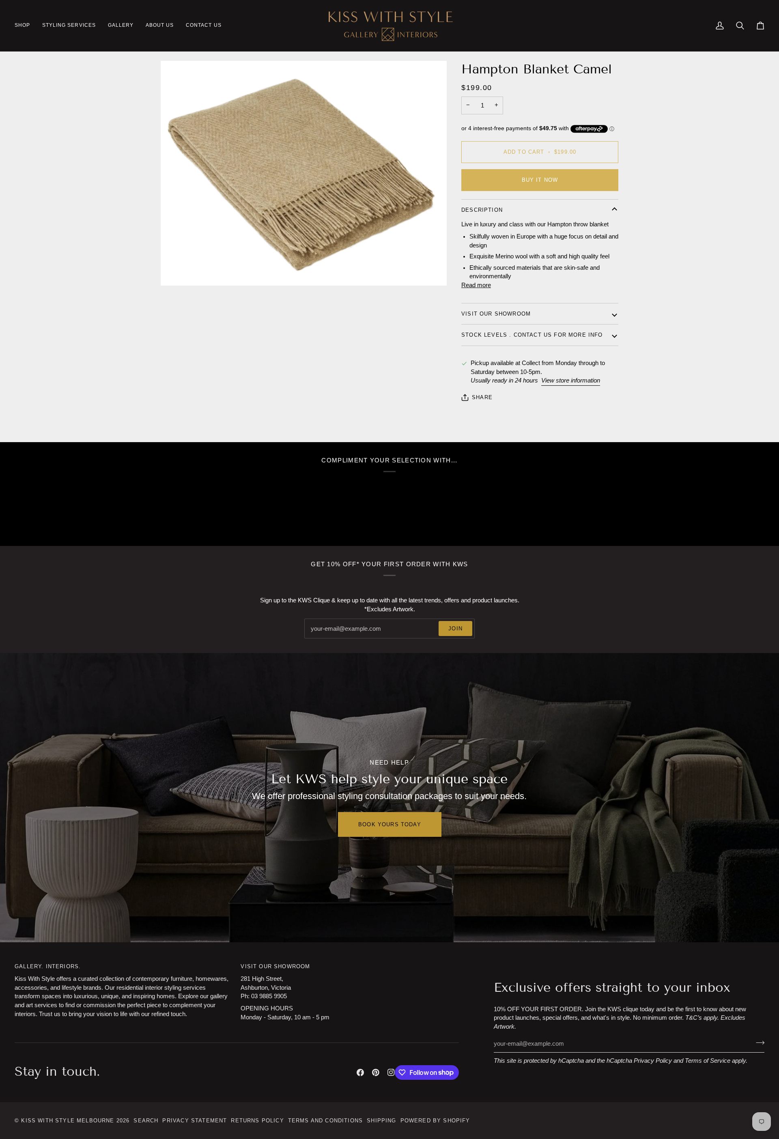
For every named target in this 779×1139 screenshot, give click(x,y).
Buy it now (540, 180)
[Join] (757, 1042)
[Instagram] (391, 1072)
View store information (570, 380)
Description (482, 210)
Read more (476, 285)
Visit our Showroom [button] (275, 966)
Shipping (381, 1121)
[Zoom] (304, 173)
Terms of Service (707, 1060)
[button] (25, 25)
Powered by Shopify (435, 1121)
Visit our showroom (496, 314)
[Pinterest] (375, 1072)
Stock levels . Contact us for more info (532, 335)
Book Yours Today (389, 824)
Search (145, 1121)
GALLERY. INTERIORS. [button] (48, 966)
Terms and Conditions (325, 1121)
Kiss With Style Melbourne (67, 1121)
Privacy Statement (194, 1121)
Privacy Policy (653, 1060)
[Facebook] (360, 1072)
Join (455, 628)
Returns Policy (257, 1121)
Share (482, 397)
